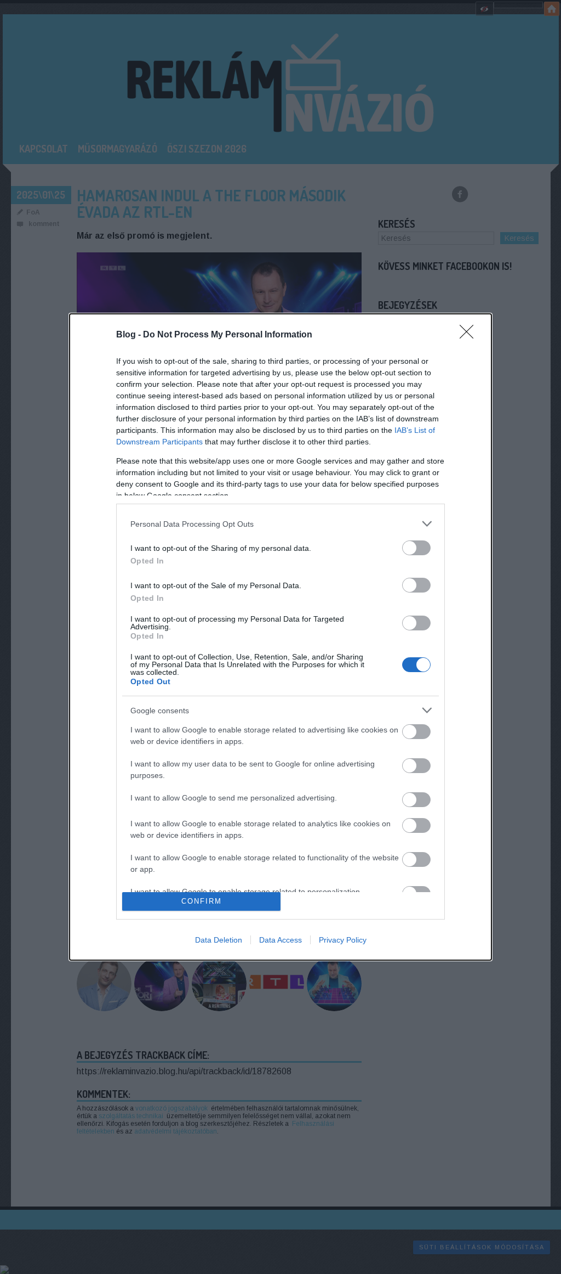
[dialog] (280, 637)
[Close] (470, 335)
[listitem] (280, 523)
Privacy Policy (343, 939)
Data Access (280, 939)
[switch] (416, 547)
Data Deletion (218, 939)
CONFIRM (201, 901)
